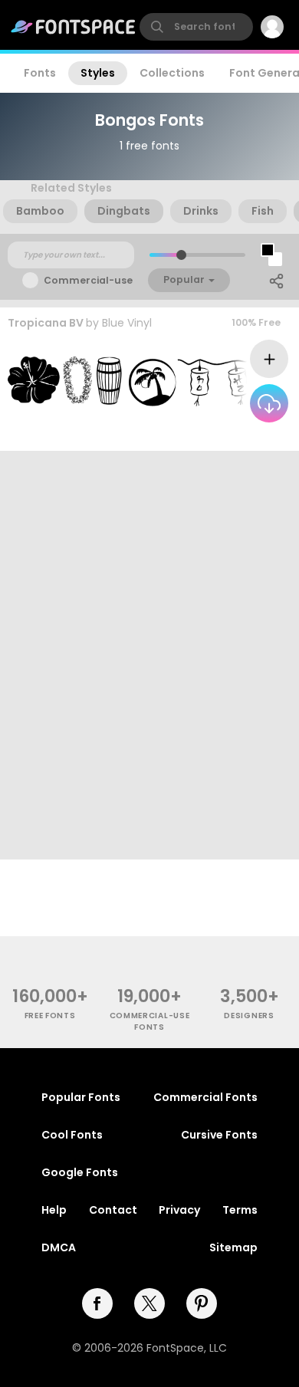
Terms (240, 1210)
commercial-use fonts (150, 1021)
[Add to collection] (269, 359)
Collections (172, 73)
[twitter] (149, 1303)
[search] (196, 27)
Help (54, 1210)
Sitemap (233, 1247)
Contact (113, 1210)
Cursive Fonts (219, 1134)
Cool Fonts (72, 1134)
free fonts (50, 1015)
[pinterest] (201, 1303)
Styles (97, 73)
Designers (249, 1015)
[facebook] (97, 1303)
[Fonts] (74, 26)
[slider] (181, 255)
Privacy (179, 1210)
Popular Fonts (80, 1097)
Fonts (40, 73)
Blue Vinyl (127, 322)
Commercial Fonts (205, 1097)
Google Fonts (79, 1172)
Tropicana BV (46, 322)
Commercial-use (88, 280)
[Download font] (269, 403)
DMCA (58, 1247)
